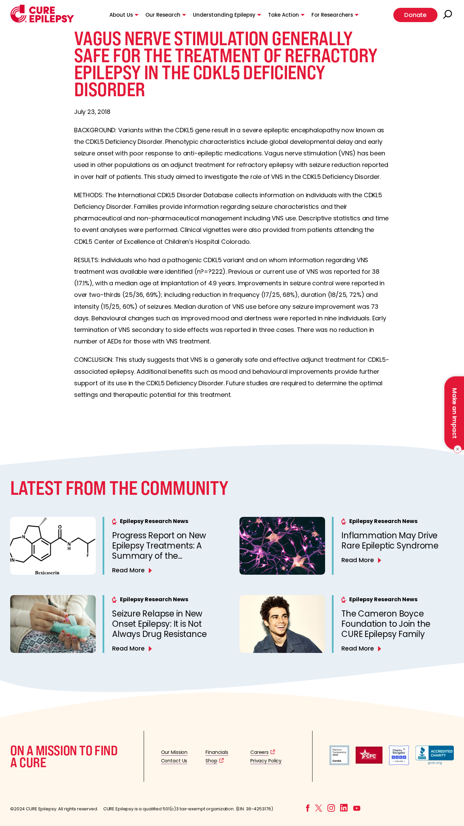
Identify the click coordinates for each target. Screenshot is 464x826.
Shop (211, 760)
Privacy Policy (266, 760)
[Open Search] (448, 15)
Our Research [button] (162, 14)
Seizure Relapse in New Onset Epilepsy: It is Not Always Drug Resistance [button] (159, 624)
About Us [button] (121, 14)
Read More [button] (128, 570)
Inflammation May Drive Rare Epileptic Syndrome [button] (389, 540)
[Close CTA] (456, 449)
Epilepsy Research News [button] (154, 521)
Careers (259, 752)
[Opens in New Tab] (339, 763)
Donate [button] (415, 15)
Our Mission (174, 752)
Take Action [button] (283, 14)
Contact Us (174, 760)
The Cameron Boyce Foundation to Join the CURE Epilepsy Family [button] (385, 624)
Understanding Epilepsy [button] (224, 14)
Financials (217, 752)
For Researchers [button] (332, 14)
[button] (42, 21)
